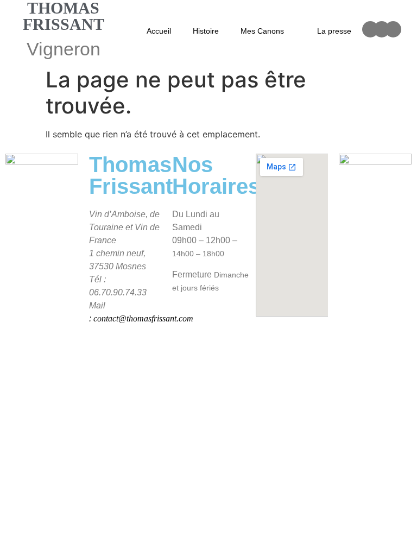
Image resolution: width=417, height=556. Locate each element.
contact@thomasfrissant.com (143, 318)
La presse (334, 31)
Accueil (159, 31)
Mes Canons (262, 31)
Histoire (206, 31)
